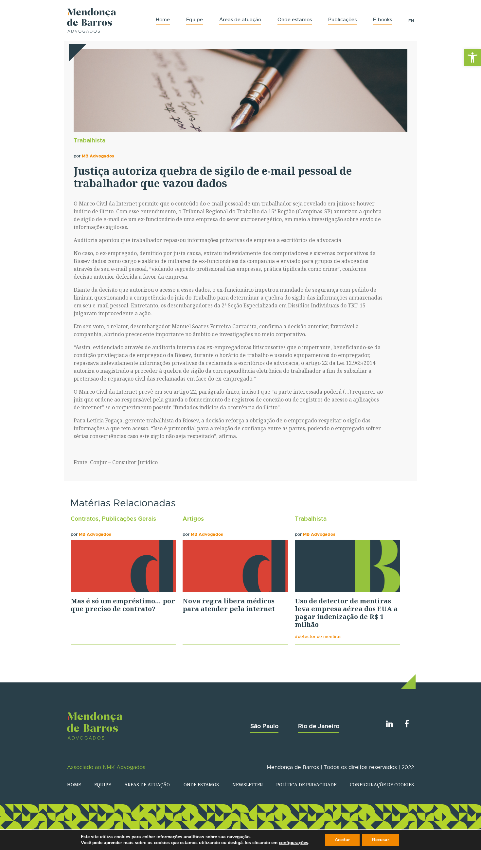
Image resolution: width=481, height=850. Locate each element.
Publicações (342, 19)
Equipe (194, 19)
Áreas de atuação (240, 19)
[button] (472, 57)
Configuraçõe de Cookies (382, 784)
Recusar (380, 840)
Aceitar (342, 840)
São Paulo (264, 726)
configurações (293, 843)
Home (163, 19)
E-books (382, 19)
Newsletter (247, 784)
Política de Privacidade (306, 784)
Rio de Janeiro (318, 726)
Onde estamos (294, 19)
